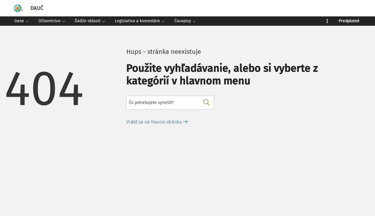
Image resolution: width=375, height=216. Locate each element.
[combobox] (170, 103)
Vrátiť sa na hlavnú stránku (154, 122)
